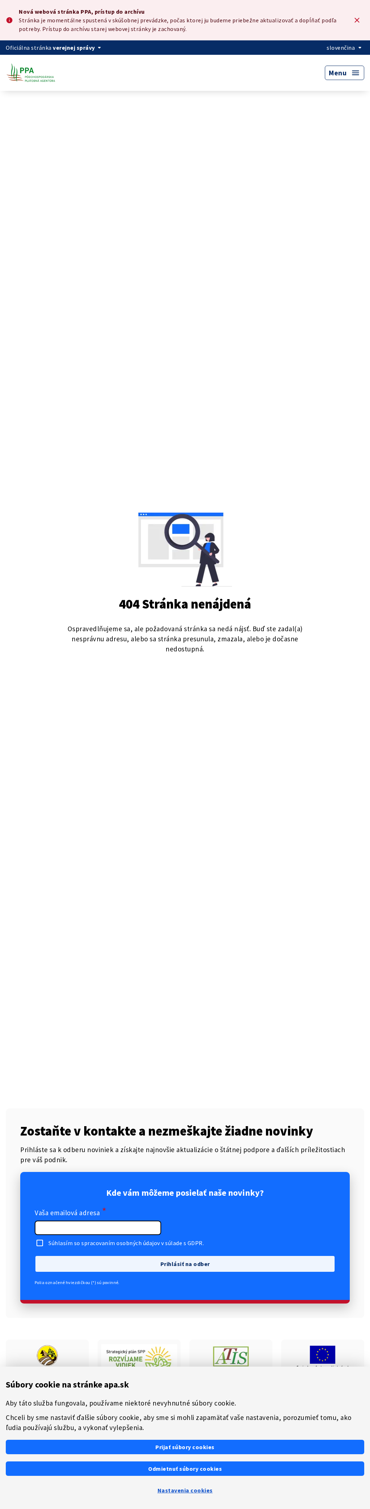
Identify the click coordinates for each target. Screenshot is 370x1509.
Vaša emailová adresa (71, 1212)
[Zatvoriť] (357, 20)
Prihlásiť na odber (185, 1263)
